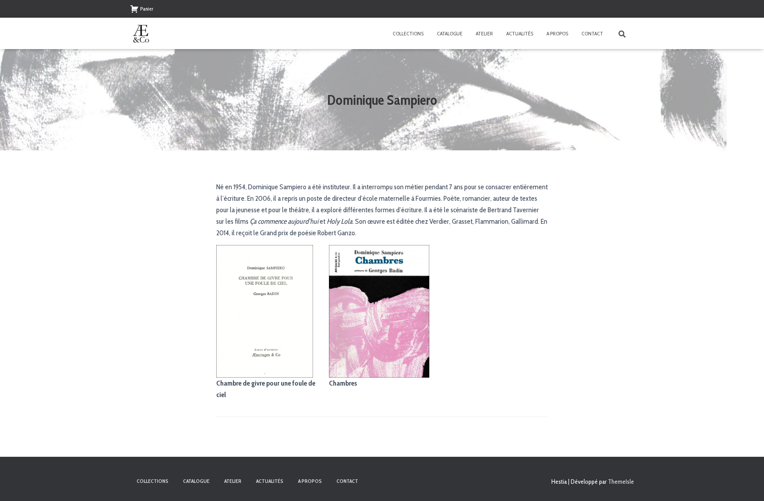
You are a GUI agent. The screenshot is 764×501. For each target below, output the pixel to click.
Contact (592, 33)
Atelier (484, 33)
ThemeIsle (621, 482)
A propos (557, 33)
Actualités (519, 33)
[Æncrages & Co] (141, 34)
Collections (408, 33)
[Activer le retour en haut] (746, 483)
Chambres (343, 383)
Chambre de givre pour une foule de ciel (265, 389)
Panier (146, 8)
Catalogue (449, 33)
